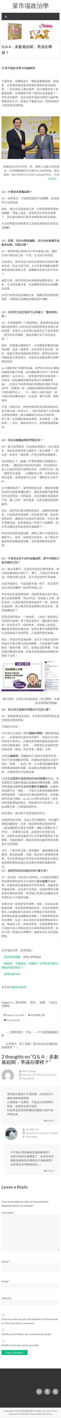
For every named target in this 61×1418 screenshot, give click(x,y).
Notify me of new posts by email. (20, 1345)
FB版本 (14, 987)
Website (6, 1298)
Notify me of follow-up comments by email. (26, 1334)
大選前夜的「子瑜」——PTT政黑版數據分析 (30, 1033)
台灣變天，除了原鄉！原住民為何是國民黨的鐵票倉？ (29, 1045)
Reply (50, 1120)
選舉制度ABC (12, 973)
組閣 (42, 1002)
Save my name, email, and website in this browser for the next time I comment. (30, 1321)
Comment (8, 1212)
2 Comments (13, 1020)
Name (6, 1261)
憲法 (33, 1002)
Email (5, 1281)
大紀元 (52, 178)
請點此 (22, 987)
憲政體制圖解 (12, 956)
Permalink (28, 1078)
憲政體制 (20, 1002)
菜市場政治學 (30, 5)
